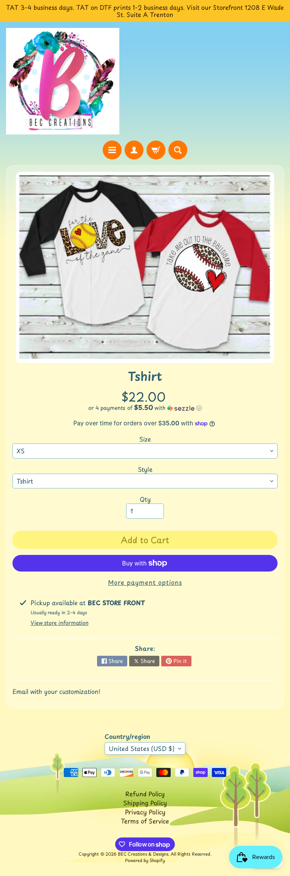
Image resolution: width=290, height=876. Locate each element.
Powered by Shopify (145, 860)
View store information (59, 623)
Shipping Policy (145, 802)
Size (145, 438)
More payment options (145, 582)
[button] (145, 408)
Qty (145, 499)
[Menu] (112, 150)
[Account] (134, 150)
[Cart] (156, 150)
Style (145, 469)
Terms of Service (145, 820)
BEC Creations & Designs (143, 854)
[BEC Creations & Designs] (62, 81)
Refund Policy (145, 793)
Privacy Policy (145, 811)
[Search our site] (177, 150)
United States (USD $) (141, 748)
